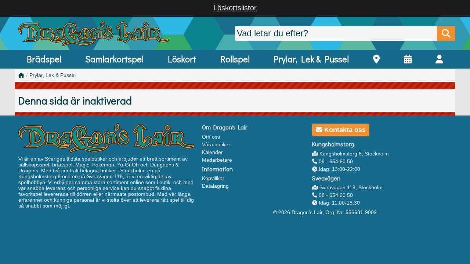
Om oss (211, 137)
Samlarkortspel (114, 59)
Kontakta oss (344, 129)
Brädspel (44, 59)
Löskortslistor (235, 8)
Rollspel (235, 59)
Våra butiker (216, 144)
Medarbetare (217, 160)
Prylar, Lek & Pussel (311, 59)
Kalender (212, 152)
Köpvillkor (213, 178)
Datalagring (215, 186)
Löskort (182, 59)
